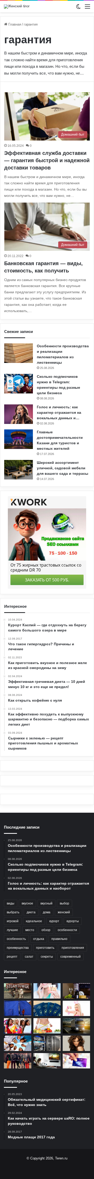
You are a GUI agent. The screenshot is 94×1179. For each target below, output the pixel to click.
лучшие (12, 930)
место (29, 930)
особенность (16, 939)
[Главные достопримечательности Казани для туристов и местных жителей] (18, 439)
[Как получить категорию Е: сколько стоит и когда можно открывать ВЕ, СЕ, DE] (76, 1026)
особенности (67, 930)
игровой (13, 921)
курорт (54, 921)
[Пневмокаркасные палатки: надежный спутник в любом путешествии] (17, 1008)
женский (64, 912)
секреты (47, 956)
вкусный (46, 903)
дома (46, 912)
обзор (46, 930)
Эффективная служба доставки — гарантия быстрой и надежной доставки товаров (47, 160)
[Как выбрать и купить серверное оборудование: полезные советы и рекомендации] (47, 1043)
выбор (64, 903)
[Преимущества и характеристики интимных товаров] (76, 1008)
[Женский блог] (17, 6)
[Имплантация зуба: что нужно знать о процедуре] (47, 991)
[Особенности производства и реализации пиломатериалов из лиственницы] (18, 353)
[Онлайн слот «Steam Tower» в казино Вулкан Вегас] (17, 991)
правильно (59, 939)
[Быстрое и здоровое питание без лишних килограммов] (47, 1026)
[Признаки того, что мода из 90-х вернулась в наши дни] (17, 1060)
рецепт (12, 956)
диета (31, 912)
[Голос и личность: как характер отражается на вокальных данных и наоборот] (18, 414)
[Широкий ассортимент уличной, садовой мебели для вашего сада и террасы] (18, 469)
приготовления (73, 948)
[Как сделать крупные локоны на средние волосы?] (76, 1043)
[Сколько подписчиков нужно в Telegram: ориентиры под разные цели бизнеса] (18, 383)
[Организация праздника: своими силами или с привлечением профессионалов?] (17, 1043)
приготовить (45, 948)
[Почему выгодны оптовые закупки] (17, 1026)
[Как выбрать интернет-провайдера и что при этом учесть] (47, 1060)
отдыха (38, 939)
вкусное (27, 903)
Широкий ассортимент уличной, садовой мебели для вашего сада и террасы (62, 468)
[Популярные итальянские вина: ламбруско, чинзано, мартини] (76, 991)
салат (29, 956)
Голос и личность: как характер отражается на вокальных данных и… (59, 412)
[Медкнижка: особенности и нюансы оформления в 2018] (47, 1008)
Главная (14, 24)
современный (70, 956)
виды (10, 903)
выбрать (13, 912)
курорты (73, 921)
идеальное (34, 921)
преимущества (18, 948)
